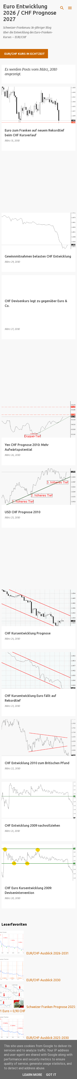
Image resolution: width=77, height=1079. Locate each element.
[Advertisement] (38, 181)
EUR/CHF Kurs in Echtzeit (24, 53)
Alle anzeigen (16, 79)
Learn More (32, 1075)
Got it (51, 1075)
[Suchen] (62, 8)
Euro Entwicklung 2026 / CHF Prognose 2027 (29, 12)
